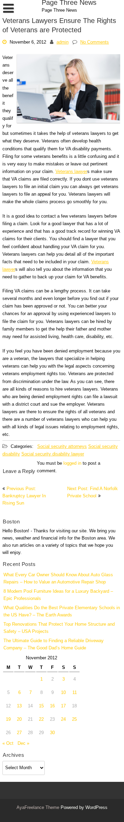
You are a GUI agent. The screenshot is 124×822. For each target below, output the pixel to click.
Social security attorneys (62, 446)
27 (19, 733)
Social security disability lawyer (52, 454)
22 (41, 719)
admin (62, 42)
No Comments (94, 42)
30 (52, 733)
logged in (72, 463)
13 (19, 706)
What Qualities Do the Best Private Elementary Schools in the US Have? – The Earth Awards (61, 611)
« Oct (7, 743)
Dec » (23, 743)
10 (63, 692)
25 (74, 719)
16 (52, 706)
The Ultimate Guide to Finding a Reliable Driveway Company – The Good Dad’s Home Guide (53, 644)
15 (41, 706)
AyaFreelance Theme (39, 807)
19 (8, 719)
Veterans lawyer (71, 171)
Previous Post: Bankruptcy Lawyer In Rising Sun (24, 496)
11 (74, 692)
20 (19, 719)
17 (63, 706)
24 (63, 719)
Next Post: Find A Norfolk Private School (92, 492)
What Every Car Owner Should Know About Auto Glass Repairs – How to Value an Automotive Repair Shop (58, 578)
